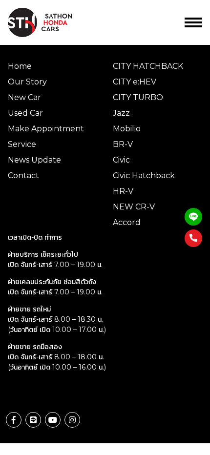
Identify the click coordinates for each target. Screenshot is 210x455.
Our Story (27, 81)
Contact (23, 175)
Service (22, 144)
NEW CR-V (134, 206)
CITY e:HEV (134, 81)
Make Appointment (46, 128)
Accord (127, 222)
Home (20, 66)
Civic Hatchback (144, 175)
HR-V (123, 191)
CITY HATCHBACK (148, 66)
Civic (121, 160)
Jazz (121, 113)
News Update (34, 160)
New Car (24, 97)
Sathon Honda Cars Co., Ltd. (47, 22)
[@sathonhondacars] (193, 217)
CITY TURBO (138, 97)
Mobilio (127, 128)
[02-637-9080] (193, 238)
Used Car (25, 113)
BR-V (123, 144)
